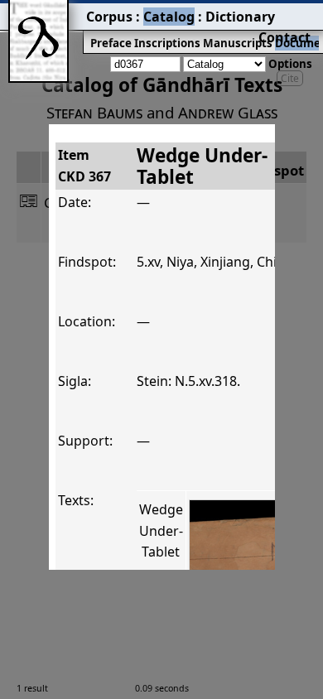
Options (290, 63)
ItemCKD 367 (84, 166)
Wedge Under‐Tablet (161, 530)
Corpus (109, 16)
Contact (284, 37)
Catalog (169, 16)
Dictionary (240, 16)
